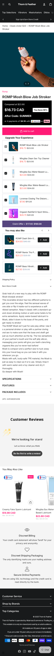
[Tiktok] (34, 651)
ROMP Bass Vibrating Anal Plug (26, 266)
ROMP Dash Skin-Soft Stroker (26, 238)
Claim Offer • (27, 224)
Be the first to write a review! (27, 453)
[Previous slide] (3, 19)
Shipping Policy (8, 279)
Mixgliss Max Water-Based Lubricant (35, 185)
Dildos (47, 12)
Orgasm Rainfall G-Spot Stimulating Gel (35, 212)
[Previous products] (42, 230)
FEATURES (8, 385)
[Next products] (48, 230)
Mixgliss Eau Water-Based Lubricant (35, 172)
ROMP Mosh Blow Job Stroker (34, 145)
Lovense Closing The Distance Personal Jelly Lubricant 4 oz (35, 198)
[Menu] (3, 4)
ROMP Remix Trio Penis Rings (26, 252)
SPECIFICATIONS (11, 378)
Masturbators (35, 12)
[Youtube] (29, 651)
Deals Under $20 (18, 26)
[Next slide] (51, 19)
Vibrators (22, 12)
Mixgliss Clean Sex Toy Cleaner (34, 158)
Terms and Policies (27, 645)
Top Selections (9, 12)
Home (5, 26)
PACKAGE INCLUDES (13, 392)
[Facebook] (19, 651)
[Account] (44, 4)
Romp (5, 91)
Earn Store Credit (9, 286)
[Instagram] (24, 651)
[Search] (9, 4)
